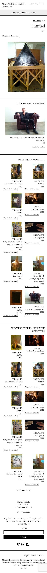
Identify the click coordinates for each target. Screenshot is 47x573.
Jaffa (10, 7)
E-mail (23, 528)
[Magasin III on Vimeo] (18, 545)
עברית (33, 556)
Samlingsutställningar (23, 13)
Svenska (40, 556)
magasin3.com (39, 560)
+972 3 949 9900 (23, 512)
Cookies (23, 568)
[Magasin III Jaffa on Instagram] (22, 545)
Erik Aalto (37, 21)
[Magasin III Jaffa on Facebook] (27, 545)
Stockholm (5, 7)
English (26, 556)
